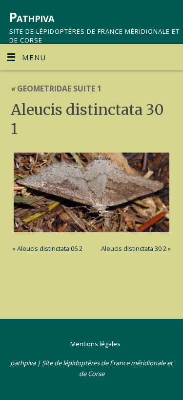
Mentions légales (95, 343)
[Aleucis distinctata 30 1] (92, 192)
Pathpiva (31, 17)
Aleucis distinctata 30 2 (133, 248)
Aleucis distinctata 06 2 (49, 248)
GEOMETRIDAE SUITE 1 (56, 88)
